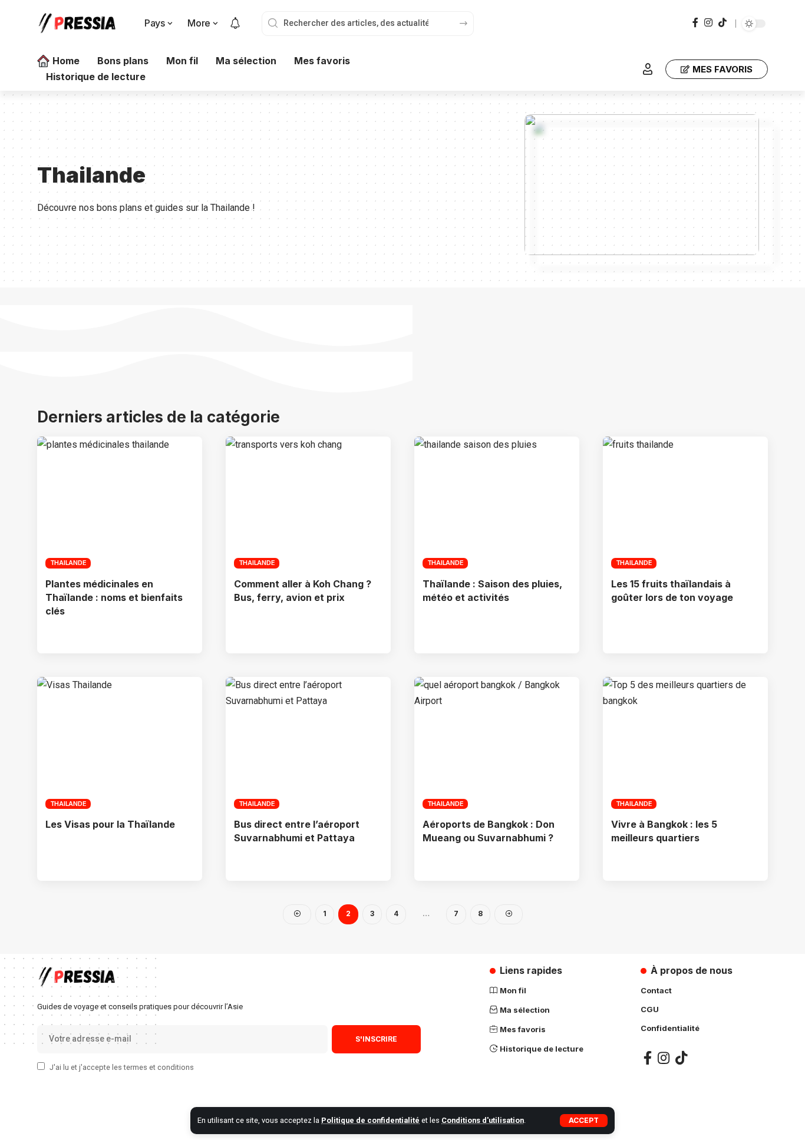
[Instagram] (708, 23)
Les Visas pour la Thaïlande (110, 824)
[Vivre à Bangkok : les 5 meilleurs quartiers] (685, 743)
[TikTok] (722, 23)
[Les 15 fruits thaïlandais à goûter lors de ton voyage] (685, 503)
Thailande (68, 563)
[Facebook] (695, 23)
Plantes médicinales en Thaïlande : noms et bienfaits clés (114, 597)
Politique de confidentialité (370, 1120)
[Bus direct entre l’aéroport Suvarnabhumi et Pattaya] (308, 743)
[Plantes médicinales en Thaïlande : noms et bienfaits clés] (119, 503)
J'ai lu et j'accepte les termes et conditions (122, 1067)
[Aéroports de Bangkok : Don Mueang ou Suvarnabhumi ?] (496, 743)
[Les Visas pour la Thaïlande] (119, 743)
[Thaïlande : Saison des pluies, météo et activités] (496, 503)
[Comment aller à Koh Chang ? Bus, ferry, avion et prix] (308, 503)
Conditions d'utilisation (482, 1120)
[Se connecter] (648, 69)
